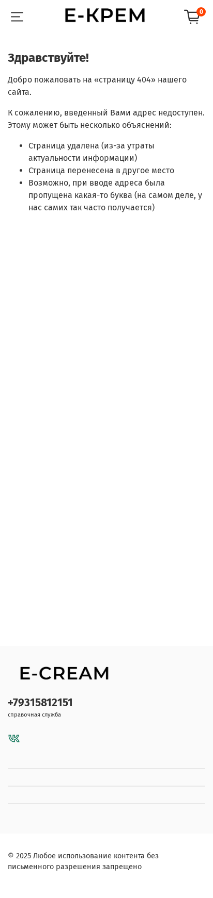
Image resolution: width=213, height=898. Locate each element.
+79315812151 (40, 702)
